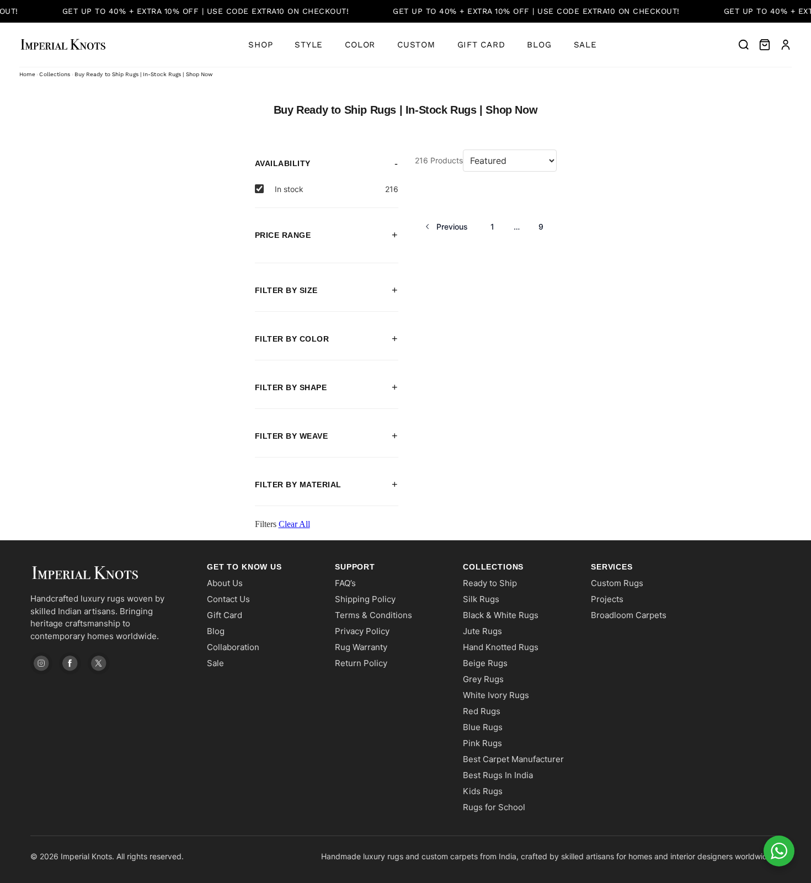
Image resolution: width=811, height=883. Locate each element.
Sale (585, 45)
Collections (54, 74)
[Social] (41, 663)
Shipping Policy (365, 599)
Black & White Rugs (500, 615)
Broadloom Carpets (628, 615)
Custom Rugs (617, 583)
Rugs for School (494, 807)
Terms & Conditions (373, 615)
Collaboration (233, 647)
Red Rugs (481, 711)
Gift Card (481, 45)
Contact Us (228, 599)
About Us (225, 583)
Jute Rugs (482, 631)
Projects (607, 599)
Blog (539, 45)
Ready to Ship (490, 583)
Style (309, 45)
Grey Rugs (483, 679)
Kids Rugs (483, 791)
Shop (260, 45)
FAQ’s (345, 583)
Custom (416, 45)
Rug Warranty (361, 647)
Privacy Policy (362, 631)
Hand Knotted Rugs (500, 647)
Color (360, 45)
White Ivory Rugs (496, 695)
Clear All (294, 524)
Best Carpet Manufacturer (513, 759)
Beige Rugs (485, 663)
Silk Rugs (481, 599)
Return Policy (361, 663)
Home (27, 74)
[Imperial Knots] (107, 573)
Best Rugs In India (498, 775)
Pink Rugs (482, 743)
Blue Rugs (483, 727)
